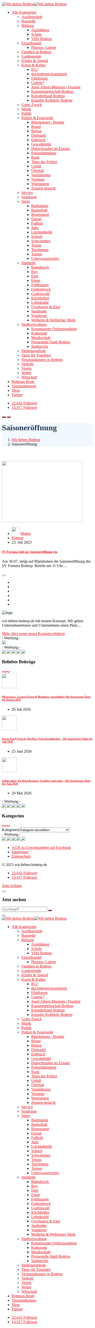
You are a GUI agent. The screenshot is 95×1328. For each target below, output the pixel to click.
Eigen (35, 280)
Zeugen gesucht (43, 188)
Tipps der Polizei (44, 162)
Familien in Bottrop (36, 52)
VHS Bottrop (41, 39)
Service (27, 192)
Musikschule (41, 338)
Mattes (25, 533)
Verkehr (27, 364)
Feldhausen (40, 285)
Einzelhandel (31, 43)
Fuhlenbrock (41, 289)
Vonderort (39, 316)
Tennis (36, 245)
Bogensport (40, 214)
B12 (34, 69)
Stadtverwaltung (34, 324)
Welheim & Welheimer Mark (53, 320)
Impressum (20, 852)
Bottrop (17, 538)
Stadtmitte (39, 311)
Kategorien (10, 830)
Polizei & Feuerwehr (37, 118)
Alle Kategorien (24, 12)
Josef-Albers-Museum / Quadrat (55, 87)
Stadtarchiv (39, 346)
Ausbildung (40, 30)
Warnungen (40, 184)
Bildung (27, 25)
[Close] (4, 891)
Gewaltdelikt (41, 144)
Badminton (39, 206)
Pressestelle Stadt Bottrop (50, 342)
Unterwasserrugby (45, 258)
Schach (36, 236)
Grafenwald (40, 294)
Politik (26, 113)
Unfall (36, 166)
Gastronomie (31, 56)
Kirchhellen (40, 298)
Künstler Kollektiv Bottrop (51, 100)
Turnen (36, 254)
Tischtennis (39, 250)
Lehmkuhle (40, 302)
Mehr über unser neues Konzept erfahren (33, 634)
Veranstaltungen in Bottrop (42, 360)
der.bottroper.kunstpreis (49, 74)
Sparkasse (29, 197)
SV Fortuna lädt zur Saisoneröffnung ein (29, 552)
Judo (34, 228)
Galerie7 (37, 83)
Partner (17, 395)
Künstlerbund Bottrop (48, 96)
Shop (16, 390)
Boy (34, 272)
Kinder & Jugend (34, 61)
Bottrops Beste (23, 381)
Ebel (34, 276)
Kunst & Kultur (33, 65)
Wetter (26, 373)
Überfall (37, 171)
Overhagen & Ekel (45, 307)
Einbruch (38, 140)
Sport (25, 201)
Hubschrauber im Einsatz (50, 149)
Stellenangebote (33, 351)
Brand (36, 127)
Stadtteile (28, 263)
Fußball (37, 223)
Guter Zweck (31, 105)
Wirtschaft (29, 377)
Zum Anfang (12, 886)
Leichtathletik (41, 232)
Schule (36, 34)
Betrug (36, 131)
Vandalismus (41, 175)
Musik (26, 109)
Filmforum (39, 78)
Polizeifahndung (43, 153)
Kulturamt (39, 333)
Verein (26, 368)
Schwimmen (40, 241)
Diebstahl (38, 135)
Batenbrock (40, 267)
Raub (35, 157)
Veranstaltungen (24, 386)
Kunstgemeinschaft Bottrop (52, 91)
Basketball (39, 210)
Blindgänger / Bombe (47, 122)
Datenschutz (21, 856)
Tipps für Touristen (36, 355)
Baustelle (28, 21)
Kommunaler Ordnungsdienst (54, 329)
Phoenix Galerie (43, 47)
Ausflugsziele (31, 17)
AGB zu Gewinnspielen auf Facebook (41, 847)
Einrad (36, 219)
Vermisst (37, 179)
